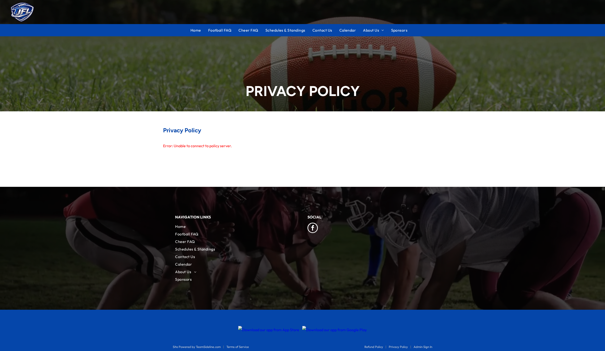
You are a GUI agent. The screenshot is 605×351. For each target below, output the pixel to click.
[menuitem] (199, 30)
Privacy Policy (398, 347)
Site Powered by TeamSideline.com (197, 347)
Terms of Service (237, 347)
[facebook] (312, 228)
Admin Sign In (423, 347)
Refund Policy (373, 347)
